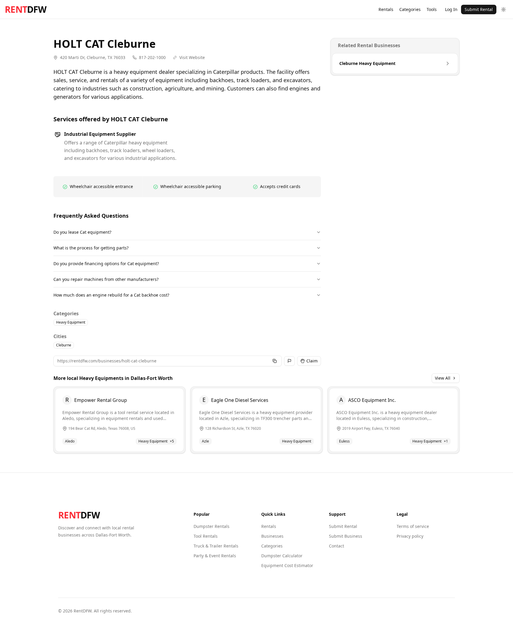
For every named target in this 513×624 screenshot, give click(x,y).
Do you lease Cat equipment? (82, 232)
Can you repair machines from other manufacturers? (106, 279)
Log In (451, 9)
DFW (25, 9)
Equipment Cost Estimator (287, 565)
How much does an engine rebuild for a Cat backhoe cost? (111, 295)
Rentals (386, 9)
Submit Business (345, 536)
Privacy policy (410, 536)
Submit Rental (479, 9)
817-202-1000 (152, 57)
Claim (312, 361)
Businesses (272, 536)
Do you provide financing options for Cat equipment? (106, 263)
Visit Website (192, 57)
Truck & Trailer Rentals (216, 546)
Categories (410, 9)
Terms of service (413, 526)
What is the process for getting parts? (91, 248)
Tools (432, 9)
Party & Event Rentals (215, 555)
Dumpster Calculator (282, 555)
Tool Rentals (206, 536)
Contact (336, 546)
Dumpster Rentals (211, 526)
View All (442, 378)
